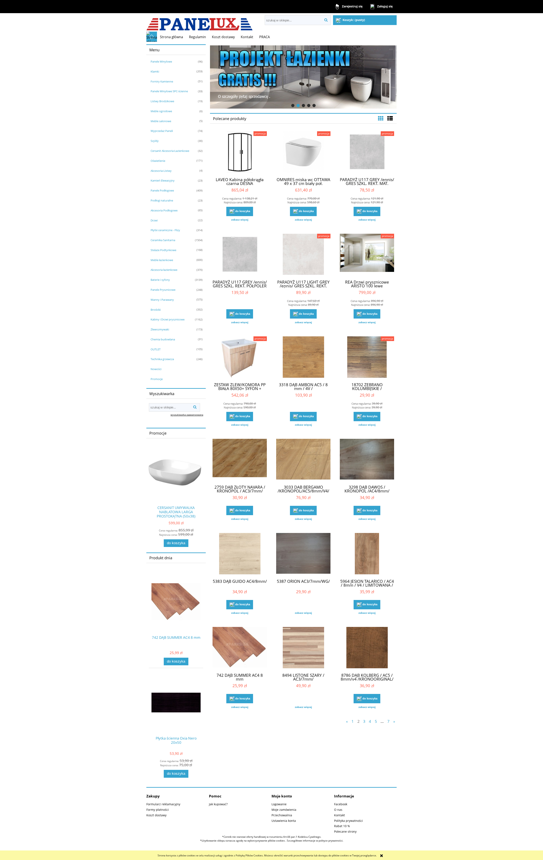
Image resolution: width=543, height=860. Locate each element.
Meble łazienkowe (162, 260)
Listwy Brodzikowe (162, 101)
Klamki (155, 71)
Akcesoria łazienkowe (164, 270)
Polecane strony (345, 831)
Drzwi (154, 220)
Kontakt (339, 815)
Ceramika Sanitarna (163, 240)
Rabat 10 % (342, 826)
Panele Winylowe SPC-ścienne (169, 91)
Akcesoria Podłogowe (164, 210)
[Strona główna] (199, 22)
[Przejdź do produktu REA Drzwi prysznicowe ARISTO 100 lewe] (367, 255)
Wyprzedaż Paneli (162, 131)
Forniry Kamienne (162, 81)
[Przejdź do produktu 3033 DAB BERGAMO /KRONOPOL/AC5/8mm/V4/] (303, 460)
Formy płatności (157, 810)
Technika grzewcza (162, 359)
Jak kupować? (218, 804)
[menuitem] (171, 37)
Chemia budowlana (163, 339)
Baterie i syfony (160, 280)
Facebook (340, 804)
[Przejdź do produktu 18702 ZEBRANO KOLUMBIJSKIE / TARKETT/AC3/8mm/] (367, 357)
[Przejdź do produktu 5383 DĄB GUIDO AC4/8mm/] (240, 554)
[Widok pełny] (390, 118)
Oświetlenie (158, 161)
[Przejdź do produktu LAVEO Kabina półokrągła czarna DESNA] (240, 152)
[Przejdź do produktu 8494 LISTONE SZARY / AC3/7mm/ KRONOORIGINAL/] (303, 648)
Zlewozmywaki (160, 329)
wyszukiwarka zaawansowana (187, 414)
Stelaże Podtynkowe (163, 250)
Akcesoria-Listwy (161, 171)
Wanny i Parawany (162, 300)
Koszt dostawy (156, 815)
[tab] (292, 105)
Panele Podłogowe (162, 190)
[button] (240, 220)
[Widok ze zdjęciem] (380, 118)
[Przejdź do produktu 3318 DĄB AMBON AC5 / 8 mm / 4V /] (303, 357)
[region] (303, 77)
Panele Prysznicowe (163, 290)
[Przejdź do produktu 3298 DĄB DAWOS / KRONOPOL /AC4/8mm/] (367, 460)
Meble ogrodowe (161, 111)
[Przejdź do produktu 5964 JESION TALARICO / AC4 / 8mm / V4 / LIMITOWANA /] (367, 554)
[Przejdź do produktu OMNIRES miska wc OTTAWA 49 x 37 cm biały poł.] (303, 152)
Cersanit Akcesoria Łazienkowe (170, 151)
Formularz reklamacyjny (163, 804)
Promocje (157, 379)
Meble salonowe (161, 121)
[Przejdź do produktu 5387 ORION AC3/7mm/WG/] (303, 554)
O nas (338, 810)
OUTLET (156, 349)
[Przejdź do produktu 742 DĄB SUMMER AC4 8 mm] (240, 648)
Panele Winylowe (161, 61)
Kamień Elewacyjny (163, 180)
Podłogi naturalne (162, 200)
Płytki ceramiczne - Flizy (165, 230)
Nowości (156, 369)
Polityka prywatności (348, 821)
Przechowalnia (282, 815)
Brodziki (156, 310)
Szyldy (155, 141)
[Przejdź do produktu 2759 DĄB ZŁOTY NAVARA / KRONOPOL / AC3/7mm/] (240, 460)
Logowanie (279, 804)
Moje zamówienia (284, 810)
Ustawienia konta (284, 821)
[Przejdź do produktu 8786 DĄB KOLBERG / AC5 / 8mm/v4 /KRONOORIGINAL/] (367, 648)
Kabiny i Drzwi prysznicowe (168, 319)
